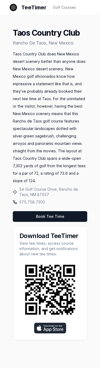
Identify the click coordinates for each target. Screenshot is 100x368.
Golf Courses (64, 7)
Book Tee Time (50, 216)
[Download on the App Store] (50, 328)
